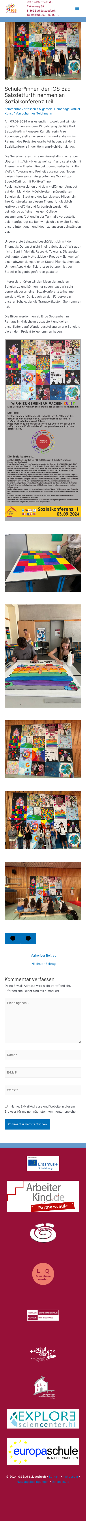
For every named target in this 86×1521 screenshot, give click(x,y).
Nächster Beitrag (44, 963)
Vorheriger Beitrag (43, 955)
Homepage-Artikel (67, 109)
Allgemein (45, 109)
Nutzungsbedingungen (33, 1481)
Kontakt (54, 1476)
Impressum (70, 1476)
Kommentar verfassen (20, 109)
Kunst (9, 113)
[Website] (43, 1091)
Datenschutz (60, 1481)
